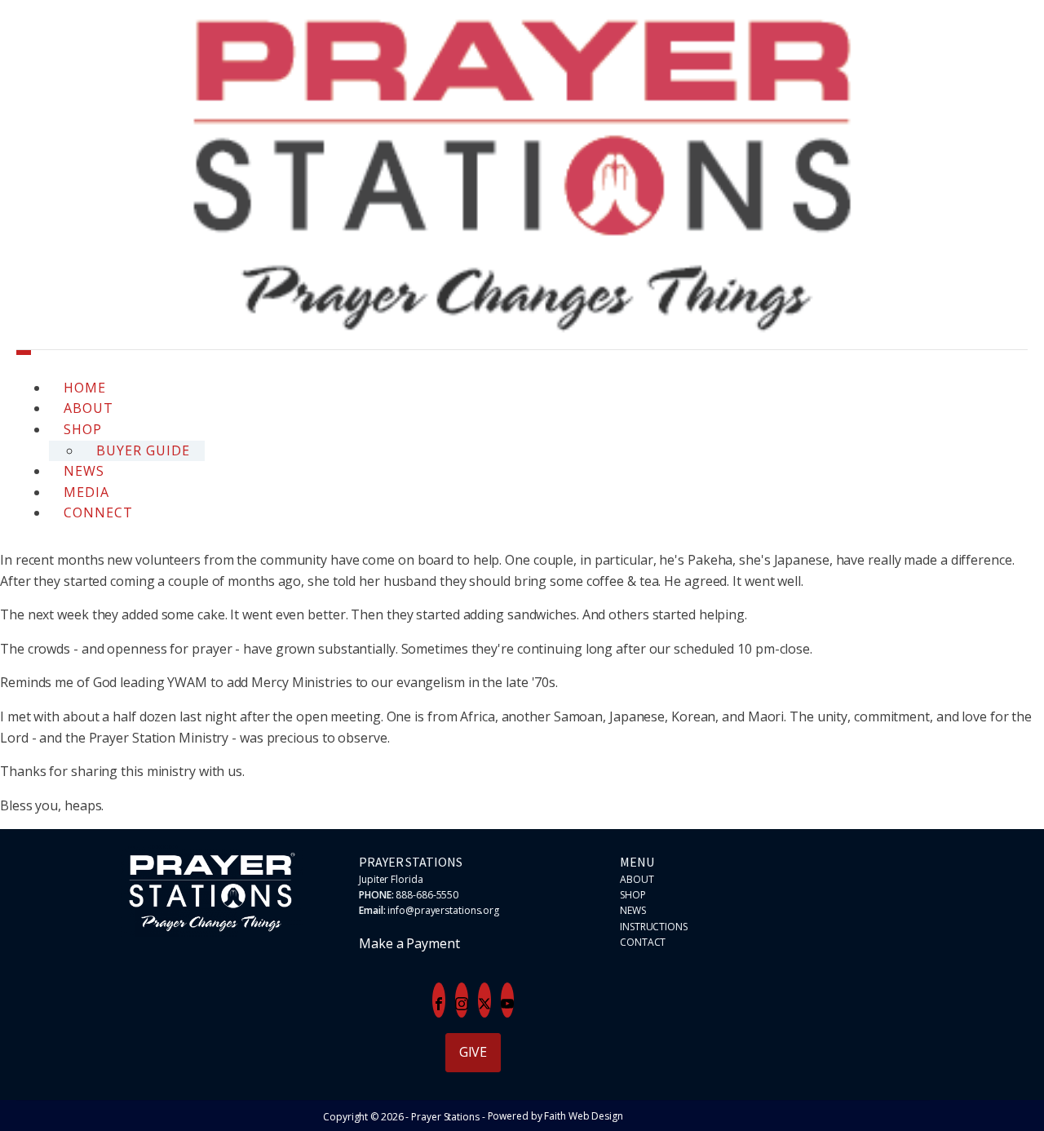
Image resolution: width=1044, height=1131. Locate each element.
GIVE (473, 1052)
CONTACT (643, 942)
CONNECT (98, 512)
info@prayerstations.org (443, 910)
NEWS (633, 910)
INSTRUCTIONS (654, 927)
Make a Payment (409, 943)
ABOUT (637, 879)
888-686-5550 (427, 895)
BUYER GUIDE (143, 450)
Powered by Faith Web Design (555, 1116)
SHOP (633, 895)
